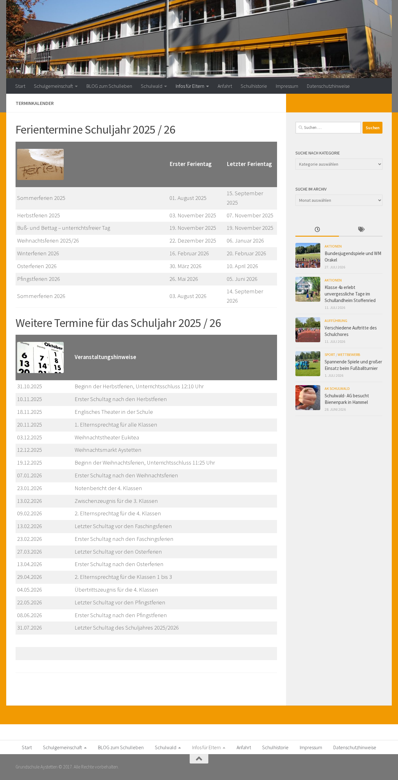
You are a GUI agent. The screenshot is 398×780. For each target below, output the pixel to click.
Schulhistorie (254, 86)
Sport (330, 354)
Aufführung (336, 320)
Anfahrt (225, 86)
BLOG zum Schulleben (109, 86)
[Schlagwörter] (360, 230)
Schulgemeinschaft (53, 86)
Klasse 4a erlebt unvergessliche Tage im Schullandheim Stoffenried (350, 293)
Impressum (287, 86)
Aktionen (333, 246)
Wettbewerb (349, 354)
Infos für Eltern (190, 86)
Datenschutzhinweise (328, 86)
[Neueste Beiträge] (317, 230)
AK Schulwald (337, 388)
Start (20, 86)
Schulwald (151, 86)
